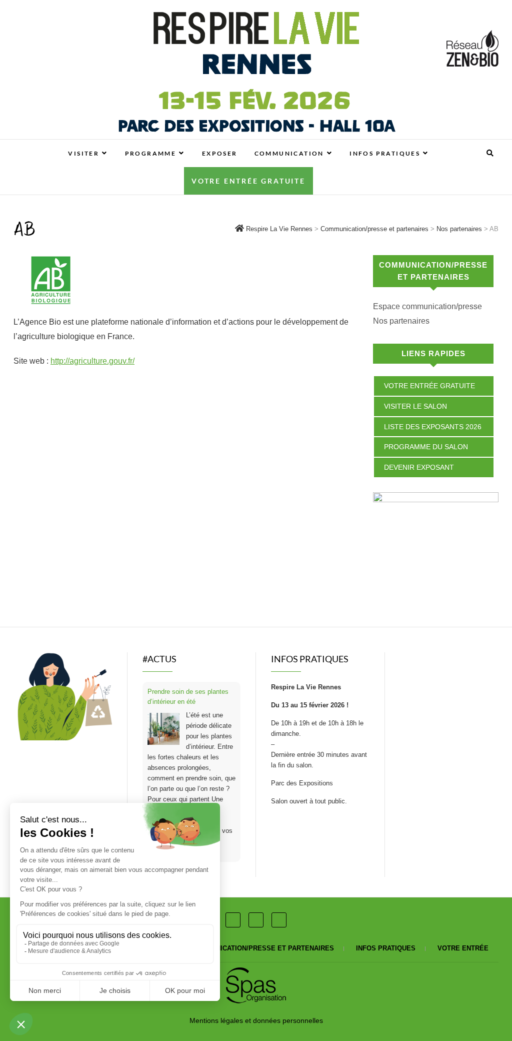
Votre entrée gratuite (249, 181)
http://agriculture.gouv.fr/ (92, 361)
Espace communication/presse (427, 306)
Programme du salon (426, 447)
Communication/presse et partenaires (262, 948)
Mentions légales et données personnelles (256, 1020)
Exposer (220, 153)
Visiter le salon (415, 406)
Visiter (83, 153)
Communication (289, 153)
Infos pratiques (385, 153)
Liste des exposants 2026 (433, 427)
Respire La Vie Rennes (60, 145)
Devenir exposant (419, 467)
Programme (150, 153)
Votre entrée (463, 948)
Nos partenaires (401, 321)
